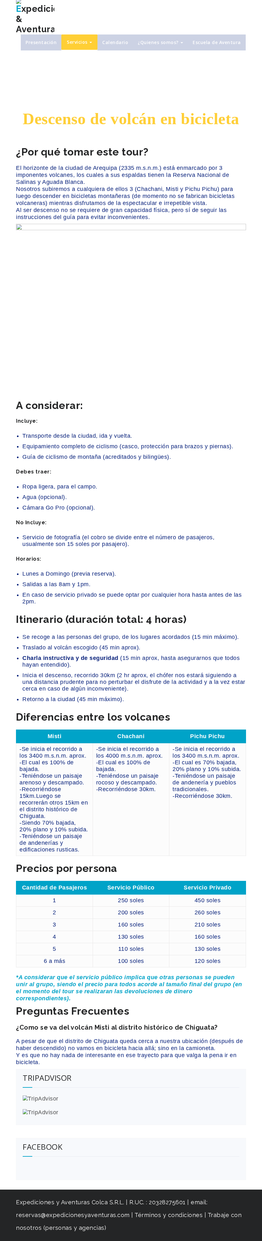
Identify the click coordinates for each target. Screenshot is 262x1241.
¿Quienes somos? (159, 42)
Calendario (115, 42)
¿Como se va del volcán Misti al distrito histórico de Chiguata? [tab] (117, 1027)
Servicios (78, 42)
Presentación (41, 42)
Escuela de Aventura (217, 42)
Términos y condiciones (169, 1215)
